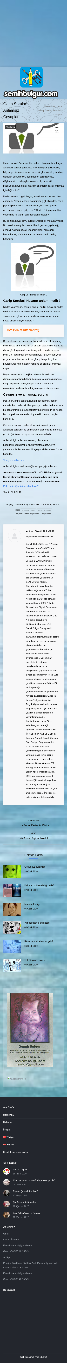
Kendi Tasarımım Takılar (15, 1152)
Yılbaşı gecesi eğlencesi (37, 922)
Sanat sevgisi (20, 1169)
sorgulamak (46, 514)
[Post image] (12, 871)
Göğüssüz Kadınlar (34, 866)
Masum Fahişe (32, 904)
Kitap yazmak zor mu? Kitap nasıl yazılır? (34, 1180)
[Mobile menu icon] (62, 83)
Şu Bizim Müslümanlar (24, 1202)
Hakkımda (8, 1114)
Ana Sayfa (8, 1107)
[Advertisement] (33, 33)
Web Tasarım (26, 1357)
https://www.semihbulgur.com (40, 536)
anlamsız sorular (28, 510)
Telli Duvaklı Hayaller (35, 960)
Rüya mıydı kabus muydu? (38, 941)
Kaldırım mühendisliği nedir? (39, 885)
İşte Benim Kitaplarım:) (23, 330)
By (35, 504)
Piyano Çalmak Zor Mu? (25, 1191)
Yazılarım (10, 127)
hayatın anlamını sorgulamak (27, 514)
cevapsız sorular (44, 510)
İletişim (6, 1129)
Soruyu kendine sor (13, 460)
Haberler (7, 1122)
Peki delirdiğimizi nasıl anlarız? (21, 486)
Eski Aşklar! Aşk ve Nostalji (26, 1213)
